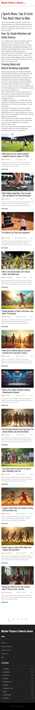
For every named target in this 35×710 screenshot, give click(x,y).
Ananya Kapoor (7, 316)
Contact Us (4, 654)
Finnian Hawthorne (8, 277)
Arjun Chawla (6, 238)
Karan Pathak (6, 395)
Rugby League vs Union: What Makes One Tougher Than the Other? (16, 548)
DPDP (2, 657)
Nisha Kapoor (6, 199)
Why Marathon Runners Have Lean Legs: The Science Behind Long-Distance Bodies (17, 430)
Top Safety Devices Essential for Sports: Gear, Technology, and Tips (16, 469)
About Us (4, 643)
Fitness (6, 669)
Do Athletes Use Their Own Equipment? (16, 232)
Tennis (6, 685)
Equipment (7, 695)
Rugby (5, 678)
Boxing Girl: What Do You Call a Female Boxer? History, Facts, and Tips (16, 588)
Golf (5, 691)
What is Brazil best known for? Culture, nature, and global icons (16, 272)
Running (6, 672)
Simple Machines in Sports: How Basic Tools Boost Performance (17, 312)
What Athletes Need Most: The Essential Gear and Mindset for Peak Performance (16, 194)
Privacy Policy (6, 650)
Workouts (7, 682)
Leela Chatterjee (7, 553)
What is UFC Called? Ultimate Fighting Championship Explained (16, 391)
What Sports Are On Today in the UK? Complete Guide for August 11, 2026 (15, 155)
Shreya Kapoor (7, 159)
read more (4, 169)
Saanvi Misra (6, 435)
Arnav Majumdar (7, 592)
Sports (6, 675)
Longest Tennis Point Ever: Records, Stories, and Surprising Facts (17, 509)
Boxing (6, 698)
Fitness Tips (8, 688)
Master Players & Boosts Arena (15, 2)
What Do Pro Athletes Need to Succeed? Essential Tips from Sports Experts (16, 351)
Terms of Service (6, 646)
